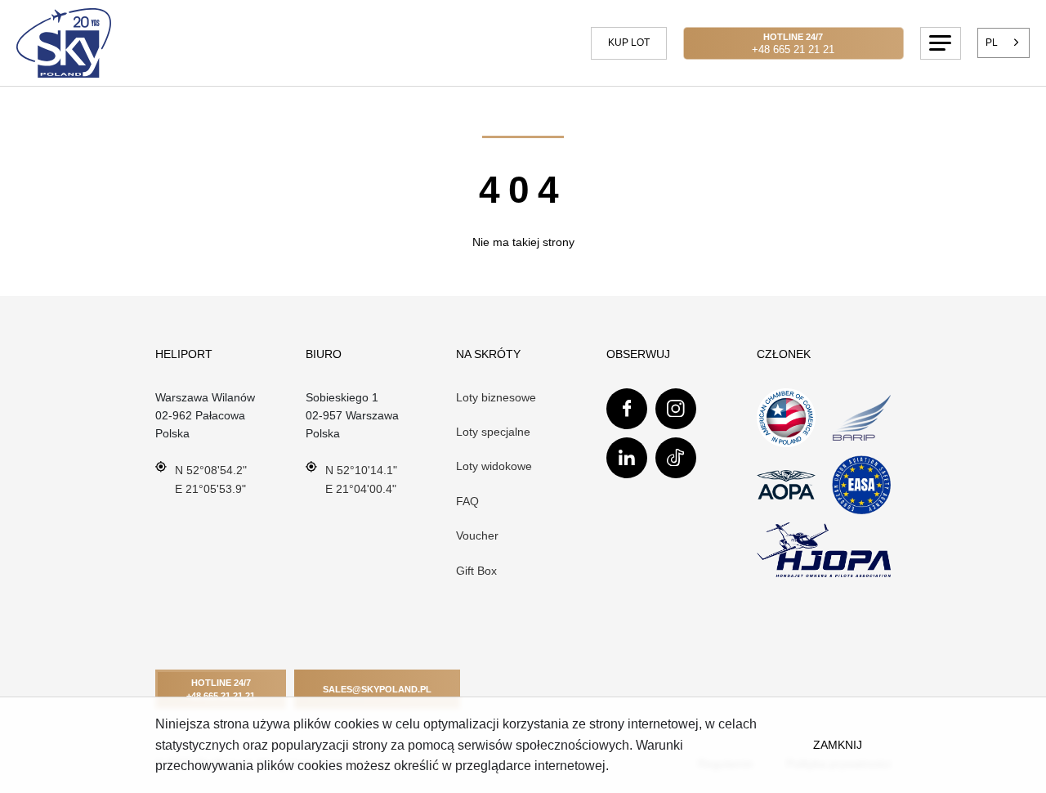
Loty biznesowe (496, 397)
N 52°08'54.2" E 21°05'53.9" (211, 479)
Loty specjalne (493, 431)
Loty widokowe (494, 466)
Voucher (477, 535)
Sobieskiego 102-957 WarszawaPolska (352, 416)
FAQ (467, 501)
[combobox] (1003, 42)
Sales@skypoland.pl (377, 689)
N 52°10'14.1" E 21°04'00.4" (361, 479)
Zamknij (837, 744)
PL (992, 42)
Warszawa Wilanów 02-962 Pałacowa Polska (205, 416)
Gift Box (476, 570)
